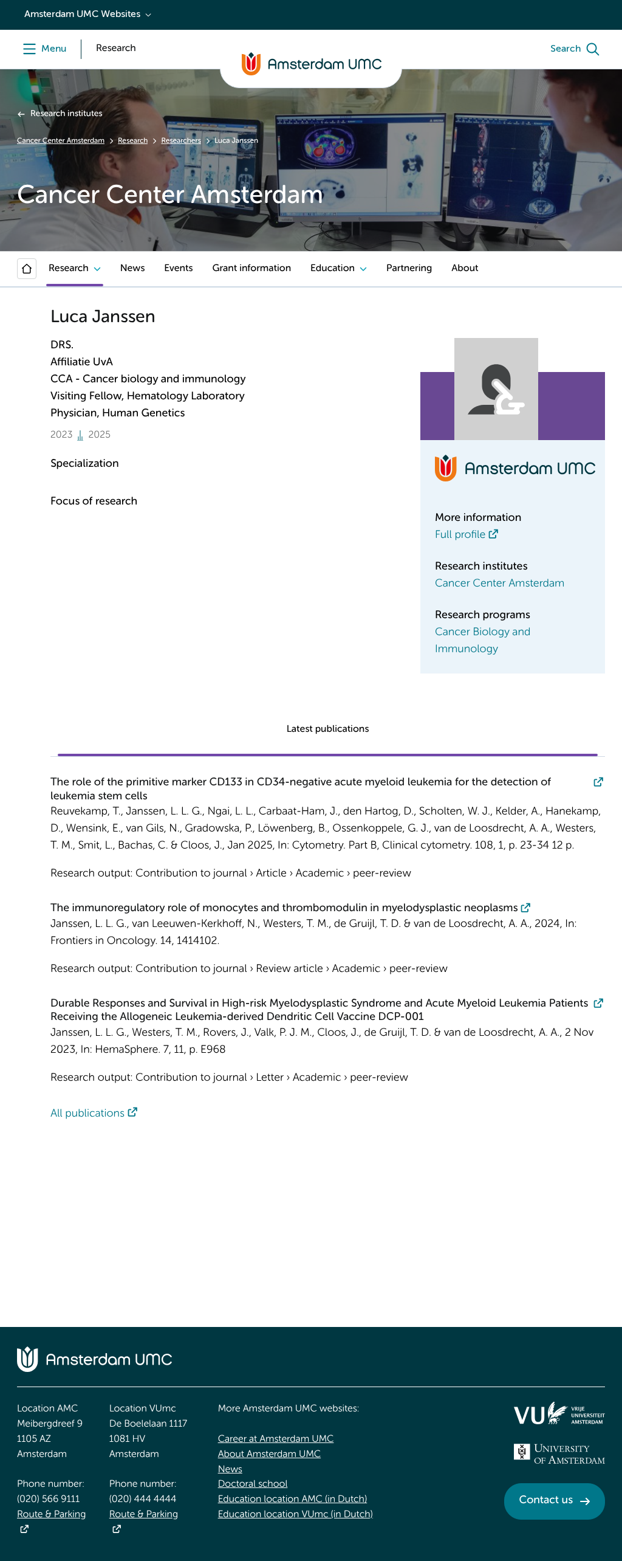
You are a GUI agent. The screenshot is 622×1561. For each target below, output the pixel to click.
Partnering (409, 269)
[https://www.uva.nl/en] (559, 1454)
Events (178, 269)
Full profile (460, 535)
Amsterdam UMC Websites (82, 14)
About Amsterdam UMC (269, 1454)
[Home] (26, 268)
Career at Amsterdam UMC (276, 1439)
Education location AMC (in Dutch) (292, 1499)
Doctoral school (253, 1484)
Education (332, 269)
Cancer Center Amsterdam (60, 141)
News (132, 269)
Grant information (251, 269)
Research (133, 141)
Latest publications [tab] (328, 729)
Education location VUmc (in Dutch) (295, 1515)
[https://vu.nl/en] (559, 1413)
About (464, 269)
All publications (87, 1114)
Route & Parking (51, 1515)
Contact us (546, 1500)
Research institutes (66, 114)
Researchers (180, 141)
